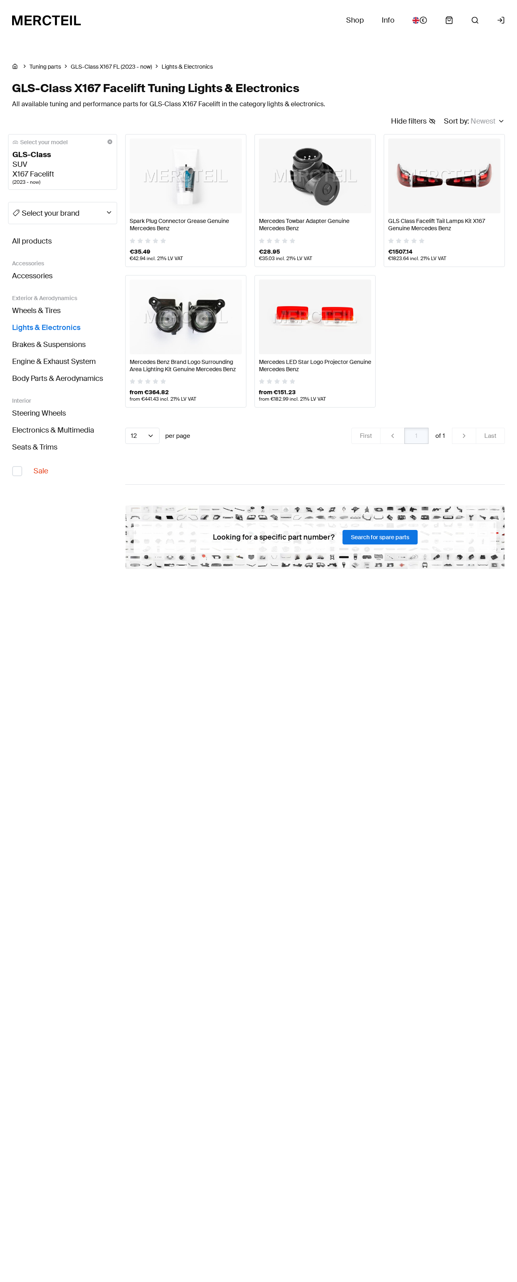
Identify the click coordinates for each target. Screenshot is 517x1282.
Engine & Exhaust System (54, 361)
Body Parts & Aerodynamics (57, 378)
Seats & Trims (34, 447)
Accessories (32, 276)
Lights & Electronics (46, 327)
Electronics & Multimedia (53, 430)
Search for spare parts (380, 537)
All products (32, 241)
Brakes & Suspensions (49, 344)
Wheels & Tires (36, 310)
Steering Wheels (39, 413)
